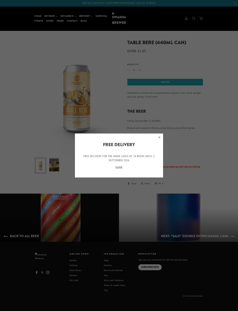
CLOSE (119, 167)
